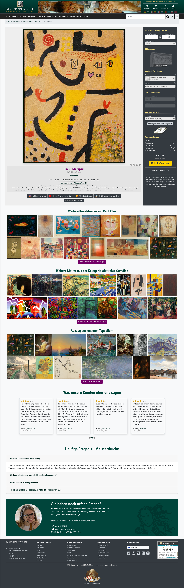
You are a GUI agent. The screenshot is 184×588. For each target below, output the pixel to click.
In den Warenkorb (161, 163)
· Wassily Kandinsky (103, 553)
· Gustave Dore (101, 558)
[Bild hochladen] (177, 16)
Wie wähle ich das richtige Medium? (24, 482)
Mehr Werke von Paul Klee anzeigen (92, 262)
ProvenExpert (32, 429)
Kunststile (41, 16)
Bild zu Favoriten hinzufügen (61, 196)
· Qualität (69, 553)
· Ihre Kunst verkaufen (73, 548)
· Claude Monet (101, 548)
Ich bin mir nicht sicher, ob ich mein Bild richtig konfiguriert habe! (36, 490)
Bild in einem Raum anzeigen (108, 196)
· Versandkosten (71, 550)
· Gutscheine (70, 558)
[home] (6, 16)
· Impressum (40, 548)
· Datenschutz (41, 553)
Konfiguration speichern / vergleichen (161, 124)
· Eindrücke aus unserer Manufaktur (77, 555)
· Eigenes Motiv (71, 545)
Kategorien (32, 16)
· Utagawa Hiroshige (103, 555)
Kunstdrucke (13, 16)
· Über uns (39, 560)
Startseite (9, 22)
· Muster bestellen (72, 560)
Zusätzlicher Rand (149, 41)
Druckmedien (63, 16)
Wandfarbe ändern (85, 196)
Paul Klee (37, 22)
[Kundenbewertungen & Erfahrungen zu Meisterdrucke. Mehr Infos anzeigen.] (167, 550)
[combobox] (160, 43)
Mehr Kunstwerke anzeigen (92, 381)
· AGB (38, 550)
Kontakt (85, 16)
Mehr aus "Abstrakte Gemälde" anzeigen (92, 322)
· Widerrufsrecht (41, 555)
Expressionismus (27, 22)
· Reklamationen (41, 558)
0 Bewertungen (78, 200)
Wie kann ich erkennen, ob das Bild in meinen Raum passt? (33, 475)
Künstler (23, 16)
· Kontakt (39, 545)
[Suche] (167, 16)
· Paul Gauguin (101, 550)
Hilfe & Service (75, 16)
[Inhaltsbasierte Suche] (172, 16)
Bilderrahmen (52, 16)
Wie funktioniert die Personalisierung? (25, 458)
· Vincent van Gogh (102, 545)
